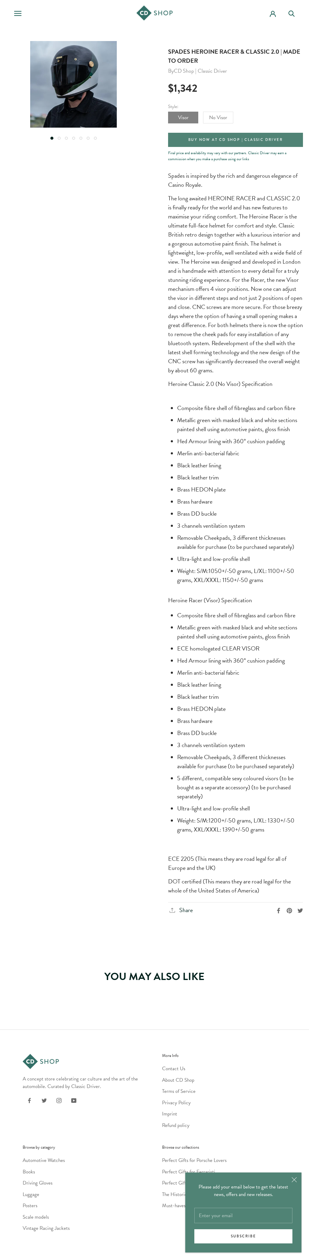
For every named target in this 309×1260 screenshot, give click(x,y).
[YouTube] (73, 1100)
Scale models (36, 1217)
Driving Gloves (38, 1183)
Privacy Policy (176, 1102)
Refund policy (176, 1125)
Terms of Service (179, 1091)
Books (29, 1172)
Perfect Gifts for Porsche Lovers (194, 1160)
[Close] (294, 1179)
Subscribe (243, 1236)
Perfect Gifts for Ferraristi (188, 1172)
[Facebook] (29, 1100)
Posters (30, 1205)
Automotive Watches (44, 1160)
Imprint (169, 1114)
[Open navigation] (18, 13)
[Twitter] (44, 1100)
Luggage (31, 1194)
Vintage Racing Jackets (46, 1228)
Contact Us (173, 1068)
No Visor (218, 117)
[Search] (294, 13)
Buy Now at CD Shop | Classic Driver (235, 139)
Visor (183, 117)
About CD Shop (178, 1080)
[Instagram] (59, 1100)
